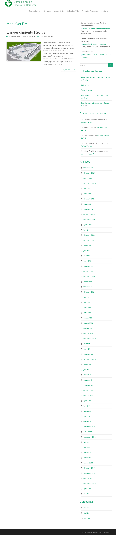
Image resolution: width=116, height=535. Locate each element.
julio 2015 (86, 494)
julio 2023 (86, 230)
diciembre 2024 (89, 199)
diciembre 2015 (89, 468)
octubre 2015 (88, 478)
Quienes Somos (34, 11)
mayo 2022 (87, 261)
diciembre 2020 (89, 292)
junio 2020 (87, 302)
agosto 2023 (87, 225)
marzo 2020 (87, 318)
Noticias (50, 36)
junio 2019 (87, 344)
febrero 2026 (88, 168)
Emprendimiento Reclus (25, 32)
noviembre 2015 (89, 473)
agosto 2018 (87, 364)
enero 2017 (87, 421)
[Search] (110, 65)
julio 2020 (86, 297)
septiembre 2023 (89, 219)
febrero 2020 (88, 323)
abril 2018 (87, 375)
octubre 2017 (88, 395)
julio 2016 (86, 442)
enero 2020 (87, 328)
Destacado (43, 36)
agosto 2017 (87, 400)
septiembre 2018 (89, 359)
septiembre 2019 (89, 338)
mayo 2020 (87, 307)
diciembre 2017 (89, 390)
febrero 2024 (88, 209)
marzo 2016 (87, 457)
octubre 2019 (88, 333)
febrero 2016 (88, 463)
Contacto (104, 11)
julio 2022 (86, 250)
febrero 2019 (88, 354)
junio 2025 (87, 188)
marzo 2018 (87, 380)
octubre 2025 (88, 178)
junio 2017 (87, 411)
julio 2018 (86, 369)
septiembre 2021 (89, 276)
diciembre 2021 (89, 271)
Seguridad (47, 11)
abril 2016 (87, 452)
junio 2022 (87, 256)
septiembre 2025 (89, 183)
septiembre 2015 (89, 483)
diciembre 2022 (89, 235)
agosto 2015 (87, 488)
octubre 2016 (88, 432)
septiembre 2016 (89, 437)
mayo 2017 (87, 416)
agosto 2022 (87, 245)
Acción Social (59, 11)
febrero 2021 (88, 287)
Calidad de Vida (73, 11)
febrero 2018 (88, 385)
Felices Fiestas (86, 90)
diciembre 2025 (89, 173)
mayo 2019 (87, 349)
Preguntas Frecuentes (90, 11)
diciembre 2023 (89, 214)
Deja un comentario (29, 36)
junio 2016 (87, 447)
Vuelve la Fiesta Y (87, 154)
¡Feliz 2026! (85, 85)
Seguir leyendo (68, 70)
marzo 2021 (87, 281)
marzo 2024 (87, 204)
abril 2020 (87, 312)
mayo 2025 (87, 193)
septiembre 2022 (89, 240)
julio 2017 (86, 406)
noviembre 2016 (89, 426)
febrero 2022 (88, 266)
